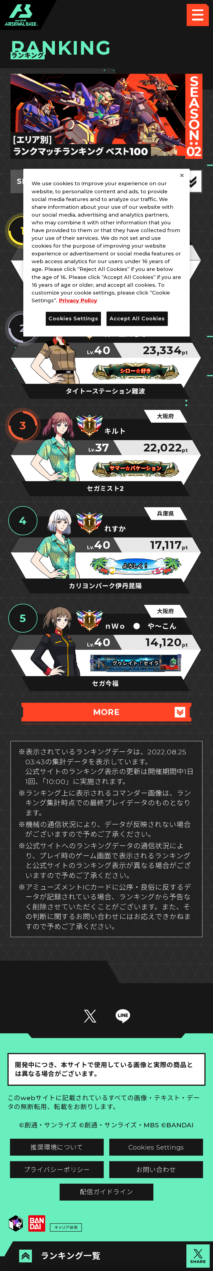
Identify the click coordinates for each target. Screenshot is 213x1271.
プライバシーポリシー (57, 1170)
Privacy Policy (78, 300)
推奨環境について (57, 1147)
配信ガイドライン (106, 1192)
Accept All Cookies (137, 318)
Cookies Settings (156, 1147)
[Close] (182, 175)
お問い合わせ (156, 1170)
